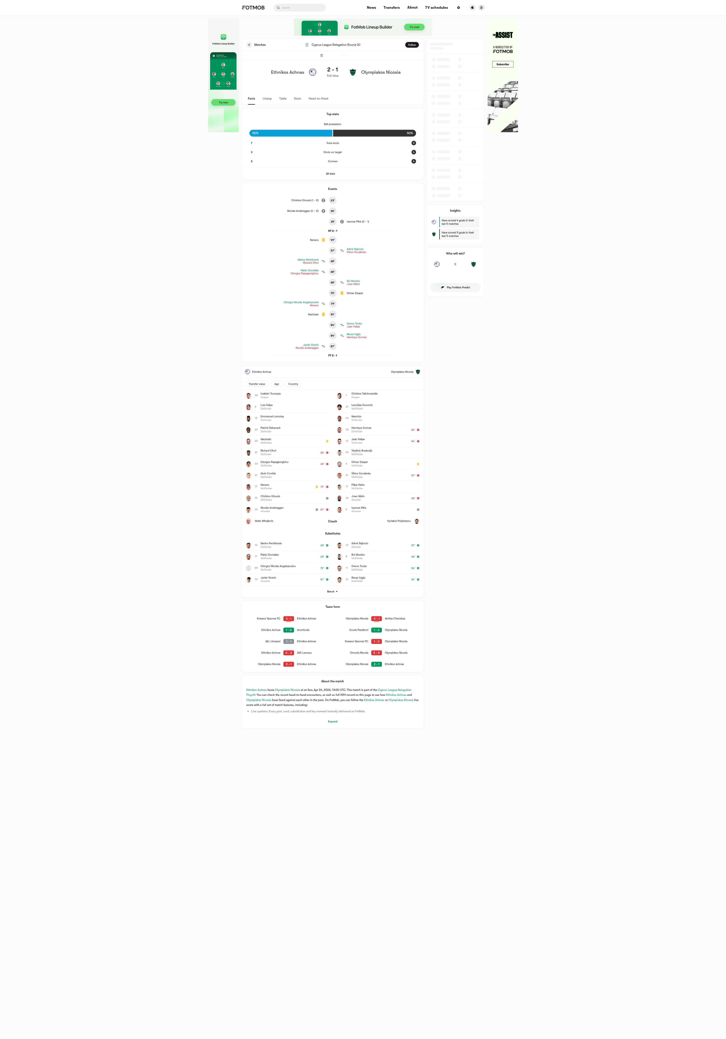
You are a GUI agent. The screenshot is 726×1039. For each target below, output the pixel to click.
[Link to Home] (253, 7)
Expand (332, 721)
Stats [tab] (297, 98)
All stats (330, 173)
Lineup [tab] (267, 98)
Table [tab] (282, 98)
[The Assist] (503, 75)
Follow (412, 44)
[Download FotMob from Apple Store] (472, 8)
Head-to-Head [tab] (318, 98)
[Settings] (459, 8)
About (412, 7)
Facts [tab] (251, 98)
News (371, 7)
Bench (330, 591)
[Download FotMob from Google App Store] (481, 8)
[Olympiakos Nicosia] (474, 266)
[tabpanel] (363, 383)
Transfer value (257, 383)
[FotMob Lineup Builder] (223, 75)
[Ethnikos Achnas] (437, 266)
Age (276, 383)
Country (293, 383)
